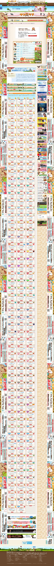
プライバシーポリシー (40, 563)
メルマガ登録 (25, 558)
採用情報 (40, 558)
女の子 (29, 47)
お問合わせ (17, 560)
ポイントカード (25, 559)
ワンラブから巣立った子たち (11, 560)
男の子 (27, 47)
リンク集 (45, 563)
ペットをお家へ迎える (10, 559)
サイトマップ (34, 563)
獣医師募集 (41, 560)
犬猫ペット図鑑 (9, 558)
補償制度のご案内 (17, 558)
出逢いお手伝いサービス (18, 559)
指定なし (24, 47)
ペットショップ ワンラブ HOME (12, 12)
